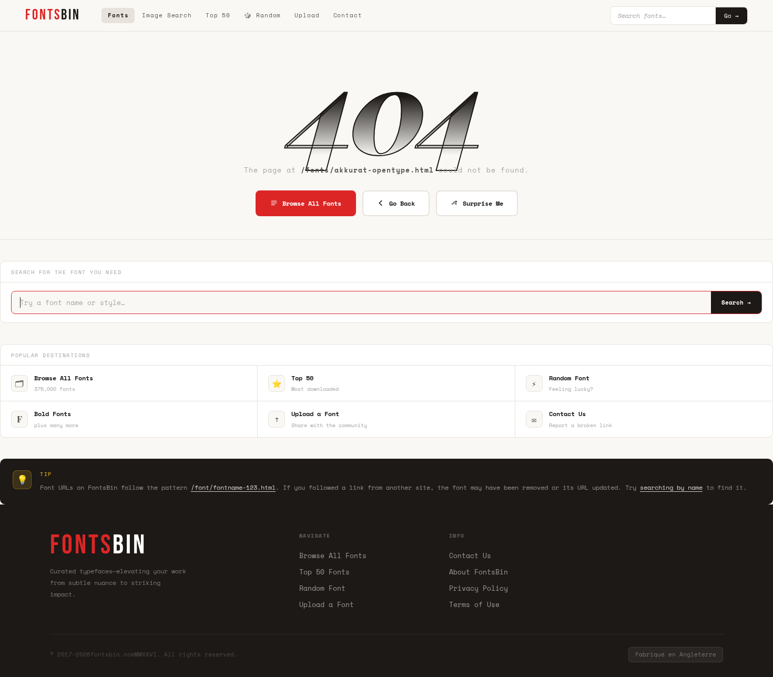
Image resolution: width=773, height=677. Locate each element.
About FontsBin (478, 572)
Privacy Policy (478, 588)
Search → (736, 302)
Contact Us (470, 555)
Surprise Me (483, 203)
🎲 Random (262, 15)
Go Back (402, 203)
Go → (731, 16)
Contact (347, 15)
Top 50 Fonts (324, 572)
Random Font (322, 588)
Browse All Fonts (311, 203)
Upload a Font (326, 604)
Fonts (118, 15)
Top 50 (218, 15)
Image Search (167, 15)
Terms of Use (474, 604)
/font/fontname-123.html (233, 487)
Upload (306, 15)
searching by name (671, 487)
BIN (52, 15)
